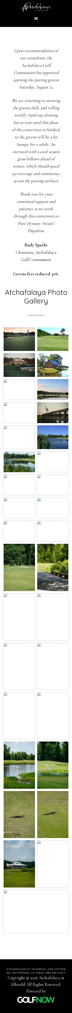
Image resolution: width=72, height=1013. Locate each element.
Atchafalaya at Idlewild (36, 7)
